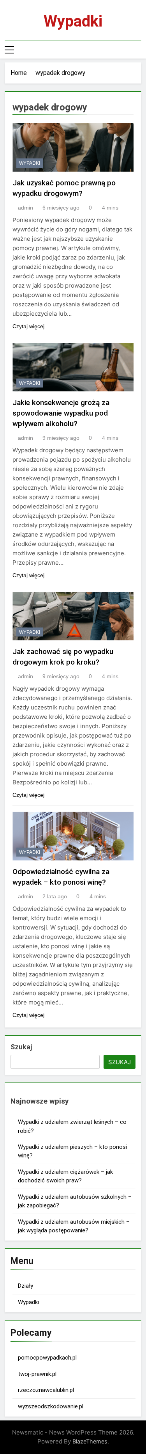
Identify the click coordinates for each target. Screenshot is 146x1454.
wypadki (29, 163)
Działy (25, 1285)
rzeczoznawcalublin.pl (46, 1390)
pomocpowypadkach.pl (47, 1357)
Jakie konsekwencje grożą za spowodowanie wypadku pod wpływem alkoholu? (60, 413)
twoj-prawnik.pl (37, 1374)
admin (25, 207)
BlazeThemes (89, 1441)
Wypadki (73, 21)
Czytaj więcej (28, 326)
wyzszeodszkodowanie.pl (50, 1406)
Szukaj (21, 1047)
